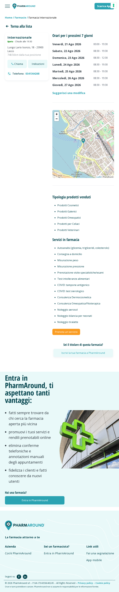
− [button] (57, 119)
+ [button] (57, 114)
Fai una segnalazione (100, 553)
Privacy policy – (86, 583)
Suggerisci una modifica (68, 93)
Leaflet (98, 177)
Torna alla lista (21, 26)
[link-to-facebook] (19, 576)
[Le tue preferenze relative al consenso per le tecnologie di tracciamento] (114, 5)
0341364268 (32, 73)
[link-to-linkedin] (25, 576)
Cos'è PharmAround (18, 553)
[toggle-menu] (7, 6)
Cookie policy (102, 583)
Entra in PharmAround (59, 553)
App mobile (94, 560)
